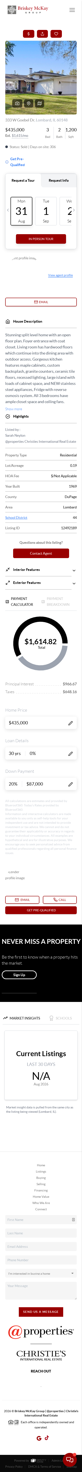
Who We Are (41, 1203)
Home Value (41, 1196)
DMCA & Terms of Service (44, 1466)
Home (41, 1165)
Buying (41, 1178)
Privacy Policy (14, 1466)
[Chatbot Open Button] (70, 1460)
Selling (41, 1184)
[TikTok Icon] (45, 1438)
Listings (41, 1171)
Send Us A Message (41, 1312)
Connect (41, 1209)
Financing (41, 1190)
